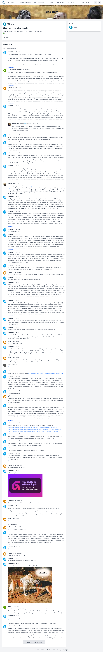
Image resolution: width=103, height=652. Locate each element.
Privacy (58, 650)
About (37, 650)
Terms (42, 650)
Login (27, 642)
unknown (10, 51)
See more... (11, 67)
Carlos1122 (11, 87)
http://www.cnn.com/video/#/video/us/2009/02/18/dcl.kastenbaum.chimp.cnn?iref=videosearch (33, 427)
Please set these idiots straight (15, 28)
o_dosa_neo (11, 272)
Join (32, 642)
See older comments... (10, 49)
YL (8, 364)
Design (53, 650)
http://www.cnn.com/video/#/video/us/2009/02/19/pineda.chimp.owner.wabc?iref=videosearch (33, 431)
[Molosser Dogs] (3, 2)
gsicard (10, 183)
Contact (47, 650)
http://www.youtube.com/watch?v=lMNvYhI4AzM (21, 544)
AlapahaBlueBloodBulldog (15, 69)
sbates (9, 606)
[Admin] (9, 124)
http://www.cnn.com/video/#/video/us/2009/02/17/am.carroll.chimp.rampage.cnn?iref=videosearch (34, 429)
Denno (9, 341)
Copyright (65, 650)
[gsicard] (4, 184)
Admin (14, 123)
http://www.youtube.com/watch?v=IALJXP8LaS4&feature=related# (45, 373)
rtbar (75, 27)
